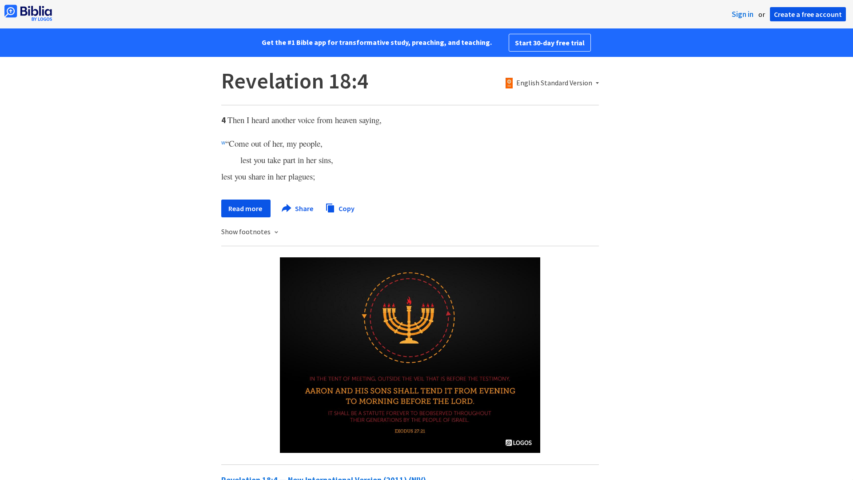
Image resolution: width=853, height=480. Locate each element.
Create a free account (808, 14)
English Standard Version (554, 83)
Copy (346, 208)
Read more (245, 208)
